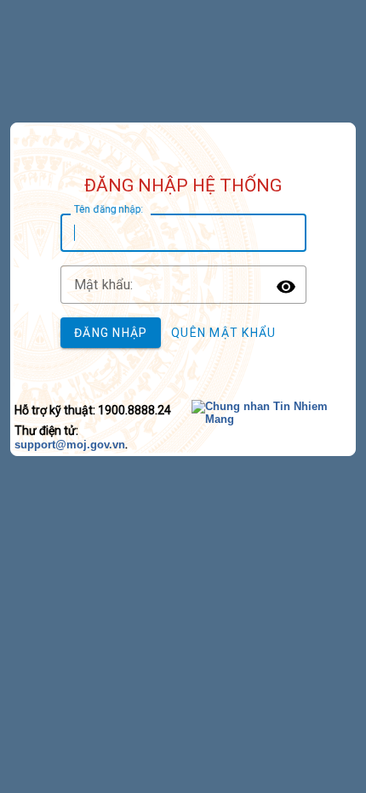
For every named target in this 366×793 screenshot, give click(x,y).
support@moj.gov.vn (69, 444)
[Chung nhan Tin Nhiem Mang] (273, 419)
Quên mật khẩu (223, 332)
